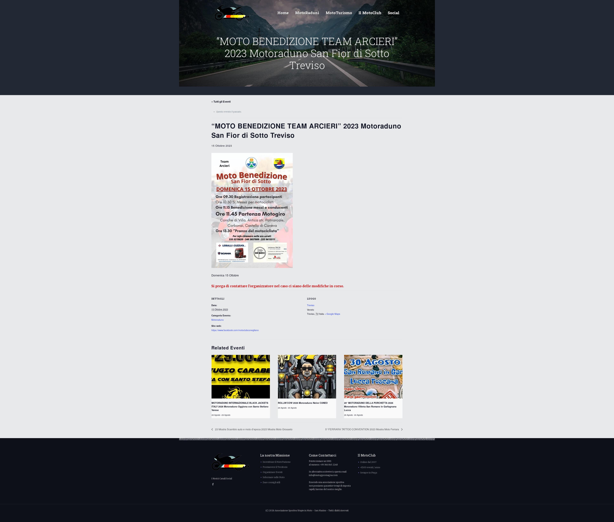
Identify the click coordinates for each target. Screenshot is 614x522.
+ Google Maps (332, 313)
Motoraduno (217, 319)
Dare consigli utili (271, 482)
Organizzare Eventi (272, 472)
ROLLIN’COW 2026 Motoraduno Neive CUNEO (303, 402)
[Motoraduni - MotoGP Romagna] (232, 13)
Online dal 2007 (368, 462)
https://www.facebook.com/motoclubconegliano (235, 330)
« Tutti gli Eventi (221, 101)
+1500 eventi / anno (370, 467)
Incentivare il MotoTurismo (277, 462)
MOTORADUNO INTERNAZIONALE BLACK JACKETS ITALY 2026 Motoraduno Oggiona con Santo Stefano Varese (240, 406)
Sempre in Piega (368, 472)
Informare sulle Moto (274, 477)
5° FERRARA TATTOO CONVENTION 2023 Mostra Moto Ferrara (362, 429)
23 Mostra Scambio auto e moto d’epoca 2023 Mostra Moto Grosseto (253, 429)
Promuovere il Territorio (275, 467)
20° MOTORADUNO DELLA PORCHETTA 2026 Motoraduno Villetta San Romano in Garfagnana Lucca (370, 406)
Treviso (310, 305)
